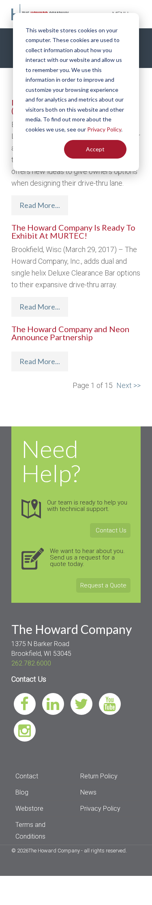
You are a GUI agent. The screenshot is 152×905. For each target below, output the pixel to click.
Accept (95, 149)
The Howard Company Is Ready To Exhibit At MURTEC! (73, 231)
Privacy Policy (104, 129)
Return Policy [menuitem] (99, 776)
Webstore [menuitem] (29, 808)
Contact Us (110, 530)
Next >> (128, 385)
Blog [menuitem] (21, 792)
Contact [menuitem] (26, 776)
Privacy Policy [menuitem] (100, 808)
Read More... (39, 205)
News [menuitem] (88, 792)
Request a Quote (103, 585)
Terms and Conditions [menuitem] (30, 830)
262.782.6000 (31, 663)
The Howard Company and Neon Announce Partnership (70, 333)
